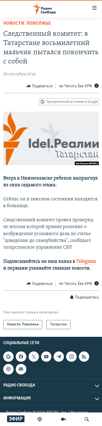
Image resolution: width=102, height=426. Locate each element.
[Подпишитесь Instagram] (71, 356)
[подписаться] (21, 369)
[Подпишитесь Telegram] (59, 356)
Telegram (86, 261)
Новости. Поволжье (27, 23)
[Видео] (63, 419)
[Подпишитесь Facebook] (21, 356)
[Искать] (87, 419)
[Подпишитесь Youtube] (46, 356)
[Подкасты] (8, 369)
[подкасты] (40, 419)
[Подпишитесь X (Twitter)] (34, 356)
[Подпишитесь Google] (8, 356)
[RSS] (84, 356)
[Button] (39, 86)
